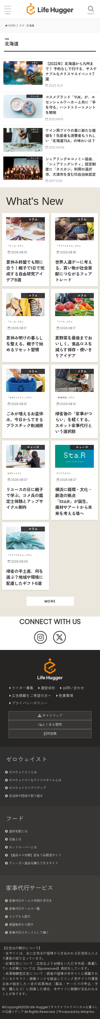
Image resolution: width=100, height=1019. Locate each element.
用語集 (52, 733)
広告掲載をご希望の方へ (31, 695)
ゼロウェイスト (26, 759)
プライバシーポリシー (30, 703)
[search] (91, 5)
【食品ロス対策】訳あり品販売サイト (35, 855)
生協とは (15, 839)
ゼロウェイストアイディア (27, 788)
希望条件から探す (21, 924)
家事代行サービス (29, 888)
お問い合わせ (73, 688)
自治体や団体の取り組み (26, 796)
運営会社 (48, 688)
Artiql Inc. (88, 1011)
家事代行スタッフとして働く (29, 932)
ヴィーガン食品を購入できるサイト (33, 863)
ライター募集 (22, 688)
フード (15, 819)
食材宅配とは (18, 831)
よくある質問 (52, 724)
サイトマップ (51, 715)
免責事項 (66, 695)
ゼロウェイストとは (23, 772)
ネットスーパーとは (23, 847)
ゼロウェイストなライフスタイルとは (35, 780)
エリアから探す (20, 916)
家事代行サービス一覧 (24, 908)
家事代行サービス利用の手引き (30, 900)
